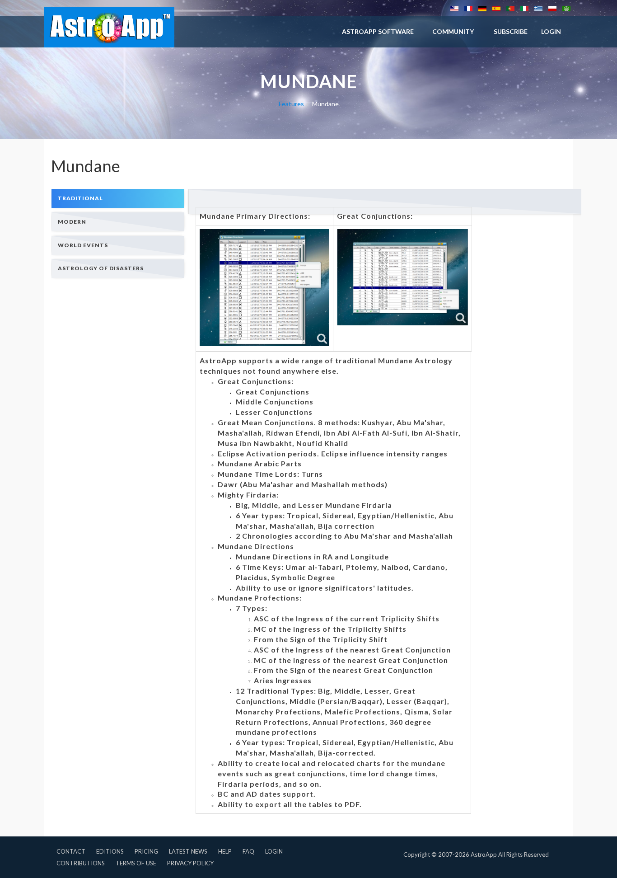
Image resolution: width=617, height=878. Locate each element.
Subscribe (511, 31)
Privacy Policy (190, 863)
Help (225, 851)
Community (453, 31)
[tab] (118, 198)
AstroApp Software (378, 31)
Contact (70, 851)
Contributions (80, 863)
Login (274, 851)
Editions (110, 851)
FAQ (248, 851)
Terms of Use (136, 863)
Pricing (146, 851)
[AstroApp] (109, 27)
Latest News (188, 851)
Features (291, 104)
